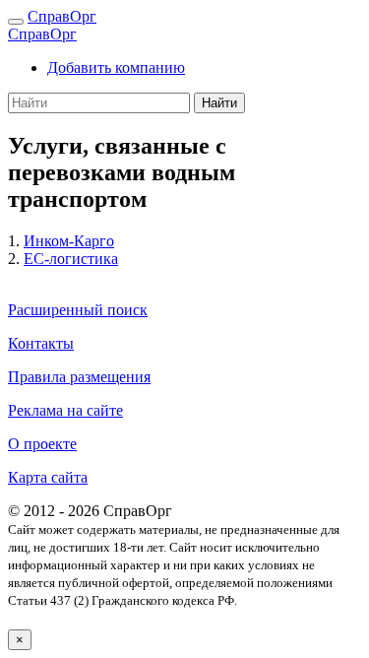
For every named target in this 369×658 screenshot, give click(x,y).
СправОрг (62, 16)
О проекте (42, 443)
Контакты (41, 343)
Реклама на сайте (65, 410)
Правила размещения (79, 376)
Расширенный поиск (78, 309)
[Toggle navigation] (16, 22)
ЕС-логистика (71, 258)
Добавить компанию (116, 67)
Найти (219, 103)
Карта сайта (48, 477)
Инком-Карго (69, 240)
